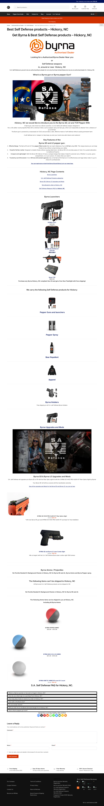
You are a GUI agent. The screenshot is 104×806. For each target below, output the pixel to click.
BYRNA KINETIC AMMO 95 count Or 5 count (52, 680)
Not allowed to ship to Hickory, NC (52, 185)
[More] (65, 715)
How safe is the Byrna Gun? (17, 702)
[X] (41, 715)
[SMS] (50, 715)
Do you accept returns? (15, 704)
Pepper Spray (52, 335)
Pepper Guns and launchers (52, 312)
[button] (94, 14)
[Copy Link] (62, 715)
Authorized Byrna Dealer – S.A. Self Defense (22, 25)
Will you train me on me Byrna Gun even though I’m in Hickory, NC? (28, 707)
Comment (10, 730)
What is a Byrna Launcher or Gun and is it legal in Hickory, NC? (27, 693)
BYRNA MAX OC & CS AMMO (52, 654)
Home (8, 25)
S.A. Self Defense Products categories (52, 178)
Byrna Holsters (52, 402)
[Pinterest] (44, 715)
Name (9, 745)
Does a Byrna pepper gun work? (18, 710)
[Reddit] (47, 715)
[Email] (59, 715)
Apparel (52, 380)
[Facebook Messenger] (56, 715)
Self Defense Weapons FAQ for (52, 188)
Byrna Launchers (52, 174)
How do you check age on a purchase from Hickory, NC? (25, 696)
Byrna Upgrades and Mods (52, 427)
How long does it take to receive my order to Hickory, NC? (26, 699)
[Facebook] (38, 715)
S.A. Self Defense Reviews (87, 779)
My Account (75, 8)
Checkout (94, 8)
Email (54, 745)
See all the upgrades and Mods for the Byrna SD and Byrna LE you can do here (52, 486)
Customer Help (85, 8)
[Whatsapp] (53, 715)
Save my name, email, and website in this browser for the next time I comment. (28, 752)
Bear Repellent (52, 357)
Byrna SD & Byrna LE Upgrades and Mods (52, 181)
